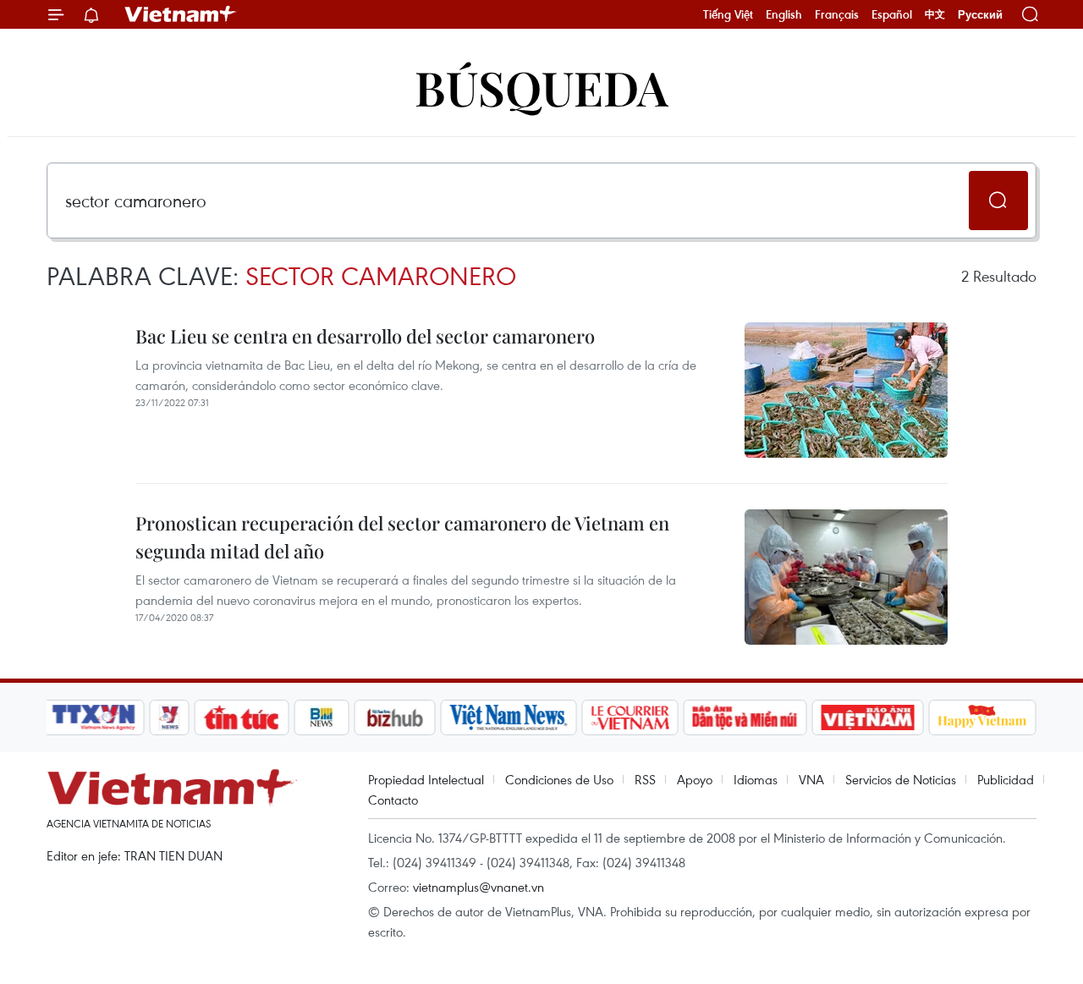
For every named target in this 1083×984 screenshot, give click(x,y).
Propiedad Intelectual (426, 779)
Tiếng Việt (728, 14)
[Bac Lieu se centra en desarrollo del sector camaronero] (846, 390)
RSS (645, 779)
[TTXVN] (94, 717)
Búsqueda (541, 86)
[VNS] (508, 717)
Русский (980, 14)
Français (837, 14)
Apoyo (694, 779)
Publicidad (1005, 779)
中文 (935, 14)
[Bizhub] (394, 717)
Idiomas (756, 779)
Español (891, 14)
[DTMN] (744, 717)
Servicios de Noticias (900, 779)
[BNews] (321, 717)
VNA (811, 779)
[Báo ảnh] (867, 717)
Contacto (393, 799)
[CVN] (629, 717)
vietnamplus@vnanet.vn (478, 886)
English (784, 14)
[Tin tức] (242, 717)
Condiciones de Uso (559, 779)
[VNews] (170, 717)
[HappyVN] (982, 717)
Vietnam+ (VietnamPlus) (181, 14)
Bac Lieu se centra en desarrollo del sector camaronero (365, 336)
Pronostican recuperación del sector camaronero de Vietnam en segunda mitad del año (402, 536)
